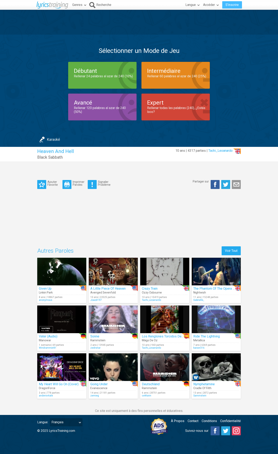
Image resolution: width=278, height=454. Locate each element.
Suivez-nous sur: (197, 431)
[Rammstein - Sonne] (113, 319)
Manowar (45, 340)
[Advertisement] (139, 22)
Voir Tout (231, 251)
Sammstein (199, 395)
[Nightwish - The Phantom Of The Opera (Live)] (216, 271)
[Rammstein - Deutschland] (164, 367)
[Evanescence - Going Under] (113, 367)
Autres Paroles (55, 250)
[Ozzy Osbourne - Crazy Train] (164, 271)
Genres (77, 5)
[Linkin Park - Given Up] (61, 271)
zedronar (95, 347)
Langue (190, 5)
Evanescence (98, 388)
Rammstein (97, 340)
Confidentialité (230, 421)
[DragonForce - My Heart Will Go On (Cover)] (61, 367)
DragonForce (47, 388)
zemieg (94, 395)
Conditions (209, 421)
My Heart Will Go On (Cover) (59, 384)
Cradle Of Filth (202, 388)
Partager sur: (201, 181)
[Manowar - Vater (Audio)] (61, 319)
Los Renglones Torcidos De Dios (165, 336)
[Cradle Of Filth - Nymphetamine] (216, 367)
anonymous (45, 300)
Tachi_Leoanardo (220, 151)
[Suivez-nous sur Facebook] (215, 430)
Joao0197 (96, 300)
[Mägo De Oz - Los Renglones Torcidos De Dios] (164, 319)
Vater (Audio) (48, 336)
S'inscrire (232, 5)
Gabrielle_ (198, 300)
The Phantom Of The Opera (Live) (217, 288)
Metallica (199, 340)
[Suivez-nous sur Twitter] (225, 430)
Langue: (42, 422)
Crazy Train (150, 288)
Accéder (209, 5)
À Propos (177, 421)
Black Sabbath (50, 157)
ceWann (146, 395)
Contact (193, 421)
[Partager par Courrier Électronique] (236, 184)
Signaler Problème (104, 183)
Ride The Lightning (206, 336)
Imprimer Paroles (78, 183)
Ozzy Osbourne (152, 292)
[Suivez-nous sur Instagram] (236, 430)
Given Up (45, 288)
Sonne (94, 336)
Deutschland (151, 384)
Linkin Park (46, 292)
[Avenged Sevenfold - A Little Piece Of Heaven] (113, 271)
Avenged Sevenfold (103, 292)
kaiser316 (199, 347)
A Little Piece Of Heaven (108, 288)
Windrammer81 (47, 347)
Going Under (99, 384)
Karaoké (53, 139)
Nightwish (199, 292)
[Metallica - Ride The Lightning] (216, 319)
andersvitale (46, 395)
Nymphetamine (204, 384)
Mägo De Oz (150, 340)
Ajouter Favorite (52, 183)
